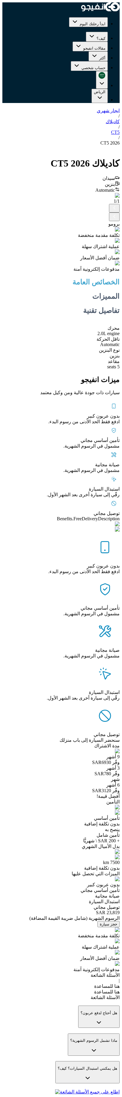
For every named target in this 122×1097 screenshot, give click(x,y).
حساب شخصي (93, 68)
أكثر (102, 58)
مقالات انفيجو (94, 48)
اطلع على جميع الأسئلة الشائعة (90, 1091)
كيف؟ (101, 38)
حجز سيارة (108, 924)
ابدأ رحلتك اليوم (92, 24)
